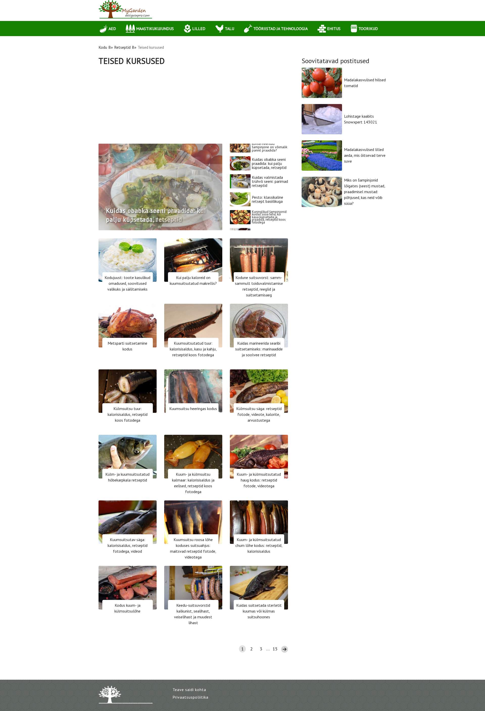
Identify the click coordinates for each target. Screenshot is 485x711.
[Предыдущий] (107, 187)
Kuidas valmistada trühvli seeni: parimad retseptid (270, 169)
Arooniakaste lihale (268, 222)
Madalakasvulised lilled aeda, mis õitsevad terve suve (364, 155)
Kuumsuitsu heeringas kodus (193, 408)
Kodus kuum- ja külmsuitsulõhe (127, 608)
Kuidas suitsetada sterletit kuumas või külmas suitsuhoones (259, 611)
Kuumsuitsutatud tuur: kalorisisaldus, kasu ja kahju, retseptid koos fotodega (193, 349)
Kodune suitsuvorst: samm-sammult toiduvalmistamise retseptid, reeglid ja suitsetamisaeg (259, 286)
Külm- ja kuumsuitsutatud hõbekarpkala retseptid (127, 477)
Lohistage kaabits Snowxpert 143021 (360, 119)
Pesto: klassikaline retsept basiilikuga (267, 187)
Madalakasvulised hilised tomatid (365, 82)
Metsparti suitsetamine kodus (127, 346)
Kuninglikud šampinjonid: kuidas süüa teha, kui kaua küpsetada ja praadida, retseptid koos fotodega (269, 204)
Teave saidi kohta (189, 689)
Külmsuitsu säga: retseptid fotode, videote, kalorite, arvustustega (259, 414)
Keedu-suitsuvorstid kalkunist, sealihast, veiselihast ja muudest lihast (193, 614)
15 (275, 649)
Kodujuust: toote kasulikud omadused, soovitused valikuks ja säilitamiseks (127, 283)
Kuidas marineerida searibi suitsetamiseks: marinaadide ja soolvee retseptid (259, 349)
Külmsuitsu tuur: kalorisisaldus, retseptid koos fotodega (128, 414)
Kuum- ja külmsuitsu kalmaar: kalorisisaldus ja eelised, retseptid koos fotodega (193, 483)
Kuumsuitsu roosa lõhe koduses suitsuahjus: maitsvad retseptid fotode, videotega (193, 548)
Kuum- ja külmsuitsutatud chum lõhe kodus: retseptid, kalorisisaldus (258, 545)
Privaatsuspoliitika (190, 697)
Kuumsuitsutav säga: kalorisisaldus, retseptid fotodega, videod (128, 545)
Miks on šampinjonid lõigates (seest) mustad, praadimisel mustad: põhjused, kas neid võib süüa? (364, 191)
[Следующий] (213, 187)
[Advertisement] (193, 103)
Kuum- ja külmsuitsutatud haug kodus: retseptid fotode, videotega (259, 480)
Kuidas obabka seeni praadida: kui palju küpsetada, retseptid (269, 151)
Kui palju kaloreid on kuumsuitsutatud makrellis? (193, 280)
